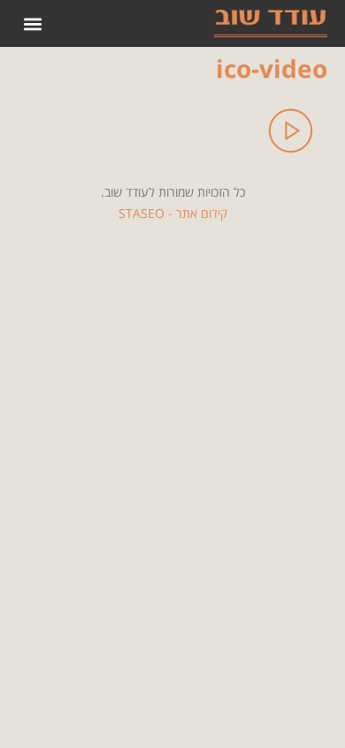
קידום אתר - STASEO (173, 213)
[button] (32, 23)
